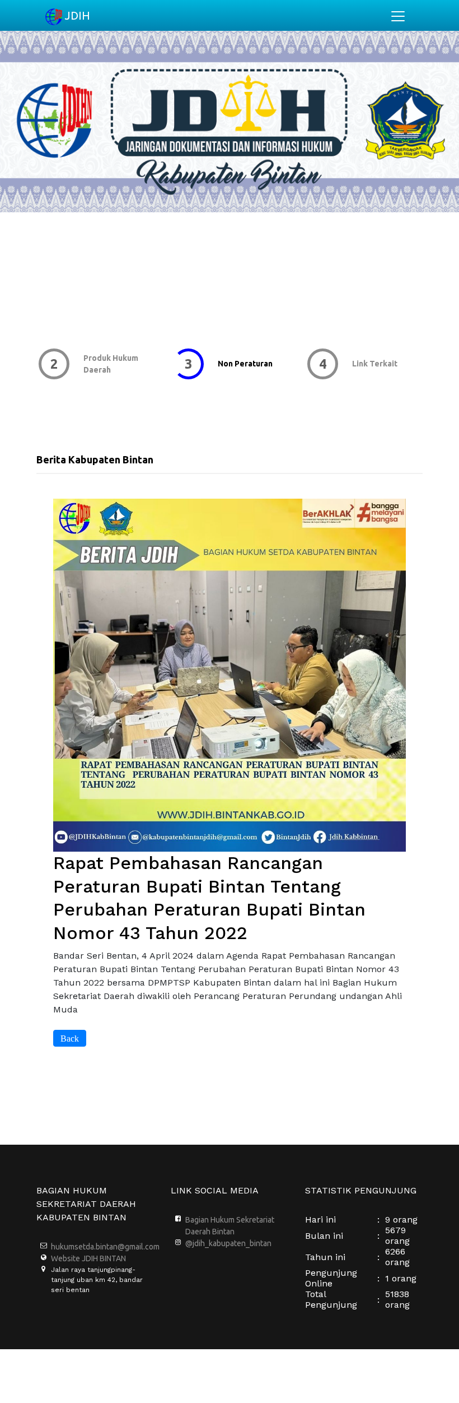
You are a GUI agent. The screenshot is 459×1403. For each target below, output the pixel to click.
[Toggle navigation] (398, 16)
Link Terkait (372, 363)
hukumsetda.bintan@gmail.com (105, 1246)
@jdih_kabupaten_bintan (228, 1243)
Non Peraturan (243, 363)
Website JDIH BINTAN (88, 1258)
